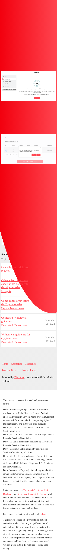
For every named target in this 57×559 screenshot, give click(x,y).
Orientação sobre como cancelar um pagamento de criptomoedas (14, 284)
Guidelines (30, 363)
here (44, 514)
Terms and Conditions (33, 490)
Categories (16, 363)
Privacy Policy (29, 370)
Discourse (19, 377)
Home (5, 363)
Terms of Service (10, 370)
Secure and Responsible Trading (32, 494)
